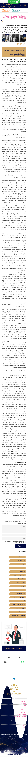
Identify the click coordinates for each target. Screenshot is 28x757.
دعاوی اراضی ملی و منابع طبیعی (20, 716)
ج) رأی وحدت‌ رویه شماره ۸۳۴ (18, 55)
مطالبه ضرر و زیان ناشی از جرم (19, 593)
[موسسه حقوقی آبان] (25, 5)
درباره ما (24, 727)
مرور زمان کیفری (22, 589)
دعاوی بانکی (24, 705)
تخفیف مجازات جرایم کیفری (19, 575)
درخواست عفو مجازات (20, 582)
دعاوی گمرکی (23, 701)
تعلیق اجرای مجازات (21, 579)
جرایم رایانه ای (22, 571)
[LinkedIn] (14, 679)
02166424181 (24, 746)
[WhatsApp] (22, 662)
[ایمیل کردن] (24, 44)
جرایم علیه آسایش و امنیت (20, 567)
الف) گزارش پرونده (20, 53)
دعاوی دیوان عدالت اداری (21, 714)
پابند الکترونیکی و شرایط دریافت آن (18, 604)
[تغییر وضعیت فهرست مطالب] (23, 48)
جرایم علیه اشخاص (21, 560)
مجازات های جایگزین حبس (20, 612)
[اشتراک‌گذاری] (21, 44)
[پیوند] (8, 5)
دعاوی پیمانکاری (23, 710)
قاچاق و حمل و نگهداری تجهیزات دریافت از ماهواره (17, 616)
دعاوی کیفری (20, 15)
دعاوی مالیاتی (23, 712)
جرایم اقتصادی (22, 564)
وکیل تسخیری (22, 601)
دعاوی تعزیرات (23, 703)
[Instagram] (5, 662)
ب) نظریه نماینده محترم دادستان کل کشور (16, 54)
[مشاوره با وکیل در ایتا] (5, 10)
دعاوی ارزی (24, 707)
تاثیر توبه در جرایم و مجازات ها (19, 608)
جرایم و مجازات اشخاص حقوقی (19, 597)
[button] (20, 5)
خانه (25, 15)
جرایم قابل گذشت (21, 586)
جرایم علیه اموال (22, 556)
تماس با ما (24, 725)
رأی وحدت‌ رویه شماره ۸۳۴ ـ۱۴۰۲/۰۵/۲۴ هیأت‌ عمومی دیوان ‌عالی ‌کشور (14, 51)
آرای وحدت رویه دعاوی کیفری (10, 15)
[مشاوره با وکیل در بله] (15, 10)
